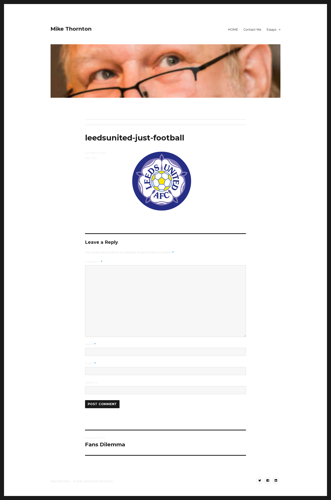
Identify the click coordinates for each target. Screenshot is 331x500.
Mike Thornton (71, 28)
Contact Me (252, 29)
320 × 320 (91, 158)
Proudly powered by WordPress (93, 481)
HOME (233, 29)
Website (91, 382)
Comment (93, 262)
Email (90, 363)
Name (90, 344)
